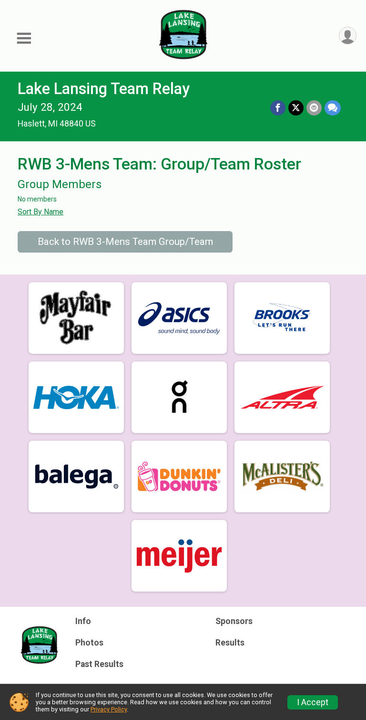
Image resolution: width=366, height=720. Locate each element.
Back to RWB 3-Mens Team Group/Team (125, 241)
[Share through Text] (333, 108)
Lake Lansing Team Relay (104, 89)
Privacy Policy (109, 709)
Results (229, 642)
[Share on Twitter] (296, 108)
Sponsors (234, 621)
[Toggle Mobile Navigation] (23, 38)
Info (83, 621)
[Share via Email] (314, 108)
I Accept (312, 702)
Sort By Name (40, 211)
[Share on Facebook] (277, 108)
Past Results (99, 664)
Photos (89, 642)
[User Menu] (347, 35)
